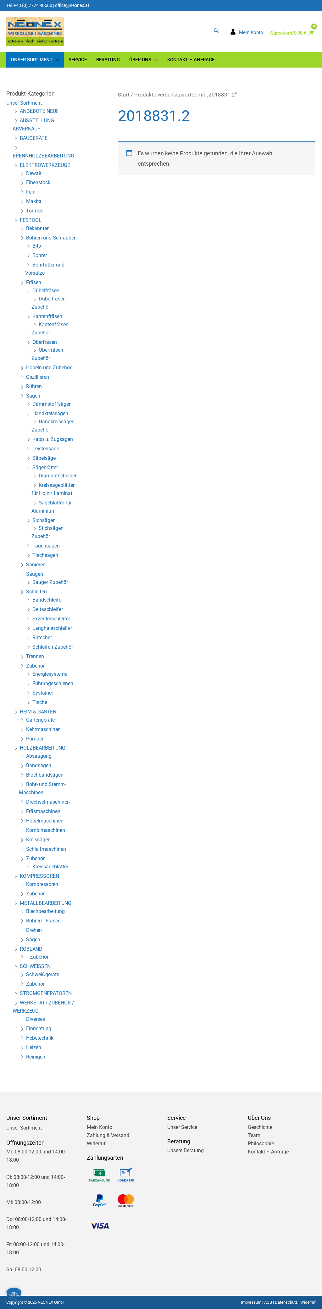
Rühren (34, 386)
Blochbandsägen (45, 775)
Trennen (35, 656)
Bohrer (39, 255)
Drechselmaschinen (48, 802)
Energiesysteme (49, 674)
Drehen (34, 930)
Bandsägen (38, 765)
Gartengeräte (40, 720)
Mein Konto (99, 1127)
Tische (39, 702)
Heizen (33, 1047)
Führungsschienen (52, 683)
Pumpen (35, 739)
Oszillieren (37, 377)
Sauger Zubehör (50, 582)
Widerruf (96, 1144)
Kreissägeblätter (50, 867)
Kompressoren (42, 884)
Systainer (42, 693)
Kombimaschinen (45, 830)
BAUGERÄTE (33, 138)
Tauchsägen (46, 546)
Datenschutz (286, 1302)
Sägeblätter (45, 467)
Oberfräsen (44, 342)
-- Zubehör (37, 957)
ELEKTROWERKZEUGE (45, 165)
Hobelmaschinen (45, 821)
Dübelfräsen (45, 291)
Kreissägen (38, 840)
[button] (216, 30)
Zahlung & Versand (108, 1135)
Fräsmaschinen (43, 811)
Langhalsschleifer (52, 628)
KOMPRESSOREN (39, 876)
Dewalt (34, 173)
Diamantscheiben (58, 476)
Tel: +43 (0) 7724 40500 (29, 5)
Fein (31, 192)
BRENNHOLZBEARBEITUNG (43, 156)
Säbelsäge (44, 458)
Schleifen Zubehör (52, 647)
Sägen (33, 396)
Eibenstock (38, 182)
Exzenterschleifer (51, 619)
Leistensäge (45, 449)
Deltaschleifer (47, 609)
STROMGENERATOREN (46, 993)
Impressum (251, 1302)
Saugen (34, 574)
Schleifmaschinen (46, 849)
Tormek (34, 211)
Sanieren (36, 565)
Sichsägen (44, 520)
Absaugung (39, 756)
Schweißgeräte (42, 974)
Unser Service (182, 1127)
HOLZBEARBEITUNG (42, 748)
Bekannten (38, 228)
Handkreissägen (50, 413)
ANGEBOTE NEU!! (39, 111)
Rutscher (42, 638)
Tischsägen (45, 555)
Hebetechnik (39, 1038)
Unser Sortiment (24, 103)
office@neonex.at (72, 5)
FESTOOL (31, 220)
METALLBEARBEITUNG (45, 903)
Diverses (35, 1019)
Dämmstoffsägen (52, 404)
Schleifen (36, 592)
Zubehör (35, 666)
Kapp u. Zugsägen (52, 439)
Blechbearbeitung (45, 911)
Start (124, 95)
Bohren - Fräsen (43, 921)
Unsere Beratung (185, 1150)
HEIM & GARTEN (38, 712)
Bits (36, 246)
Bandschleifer (47, 600)
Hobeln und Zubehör (48, 368)
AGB (268, 1302)
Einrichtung (38, 1028)
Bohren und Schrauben (51, 238)
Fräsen (33, 282)
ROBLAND (31, 949)
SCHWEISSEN (35, 966)
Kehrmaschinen (43, 729)
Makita (34, 201)
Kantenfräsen (47, 316)
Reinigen (35, 1057)
